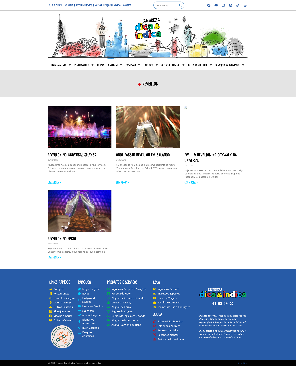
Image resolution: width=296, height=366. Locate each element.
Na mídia (69, 5)
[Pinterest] (230, 5)
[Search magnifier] (180, 5)
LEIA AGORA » (54, 182)
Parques (148, 65)
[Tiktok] (237, 5)
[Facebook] (209, 5)
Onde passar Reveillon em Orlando (143, 154)
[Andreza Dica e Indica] (222, 292)
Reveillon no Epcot (62, 238)
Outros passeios (170, 65)
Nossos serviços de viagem (108, 5)
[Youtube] (216, 5)
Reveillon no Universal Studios (72, 154)
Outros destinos (198, 65)
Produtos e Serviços (122, 282)
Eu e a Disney (55, 5)
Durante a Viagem (107, 65)
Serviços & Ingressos (228, 65)
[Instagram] (223, 5)
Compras (131, 65)
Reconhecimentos (84, 5)
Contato (127, 5)
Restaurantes (81, 65)
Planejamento (58, 65)
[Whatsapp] (245, 5)
